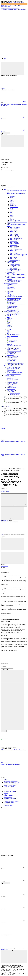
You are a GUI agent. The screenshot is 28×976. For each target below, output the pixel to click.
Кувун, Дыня (13, 205)
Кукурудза (12, 204)
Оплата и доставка (12, 5)
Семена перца (13, 245)
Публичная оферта (21, 9)
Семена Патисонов (14, 243)
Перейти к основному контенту (16, 2)
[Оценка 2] (12, 688)
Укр (5, 58)
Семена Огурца (13, 253)
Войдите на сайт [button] (5, 520)
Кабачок (12, 203)
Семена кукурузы (14, 239)
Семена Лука (13, 258)
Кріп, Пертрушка (14, 207)
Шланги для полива (15, 393)
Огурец (11, 216)
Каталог (3, 5)
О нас (6, 5)
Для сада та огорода (9, 375)
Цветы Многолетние (15, 266)
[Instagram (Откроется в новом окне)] (12, 21)
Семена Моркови (14, 242)
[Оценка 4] (12, 712)
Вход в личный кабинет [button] (10, 791)
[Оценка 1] (12, 676)
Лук (11, 217)
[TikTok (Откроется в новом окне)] (12, 32)
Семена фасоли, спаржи (16, 238)
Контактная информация (5, 7)
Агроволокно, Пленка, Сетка (11, 356)
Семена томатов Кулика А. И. (17, 256)
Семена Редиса (13, 247)
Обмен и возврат (8, 797)
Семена (5, 189)
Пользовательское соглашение (11, 801)
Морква (12, 208)
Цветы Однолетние (14, 264)
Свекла (11, 197)
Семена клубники (14, 246)
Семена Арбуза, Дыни (15, 236)
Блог (8, 8)
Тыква (11, 200)
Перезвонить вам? (5, 133)
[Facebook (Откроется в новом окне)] (12, 44)
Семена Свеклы (14, 228)
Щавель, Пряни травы (15, 220)
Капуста (12, 201)
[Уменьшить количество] (12, 544)
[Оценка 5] (12, 724)
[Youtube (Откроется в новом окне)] (12, 56)
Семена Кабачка (14, 234)
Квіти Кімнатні (13, 268)
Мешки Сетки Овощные (10, 365)
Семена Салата (13, 250)
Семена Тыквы (13, 230)
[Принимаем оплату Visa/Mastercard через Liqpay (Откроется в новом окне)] (13, 749)
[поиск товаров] (12, 141)
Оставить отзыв (5, 491)
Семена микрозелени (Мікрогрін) (18, 254)
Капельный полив (14, 394)
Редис (11, 212)
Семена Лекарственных (16, 249)
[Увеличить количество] (12, 558)
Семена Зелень (13, 241)
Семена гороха (13, 231)
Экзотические (13, 232)
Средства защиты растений (10, 283)
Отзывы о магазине (12, 9)
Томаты (11, 215)
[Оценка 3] (12, 700)
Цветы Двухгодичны (15, 265)
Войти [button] (2, 534)
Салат (11, 213)
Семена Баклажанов (15, 227)
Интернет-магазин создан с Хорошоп (10, 764)
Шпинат (12, 219)
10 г (2, 537)
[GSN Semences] (5, 406)
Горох (11, 198)
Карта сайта (7, 803)
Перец (11, 209)
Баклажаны (12, 196)
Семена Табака (13, 257)
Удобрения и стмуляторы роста (11, 311)
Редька (11, 211)
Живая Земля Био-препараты (17, 304)
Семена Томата (13, 251)
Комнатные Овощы (14, 260)
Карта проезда (4, 949)
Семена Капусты (14, 235)
